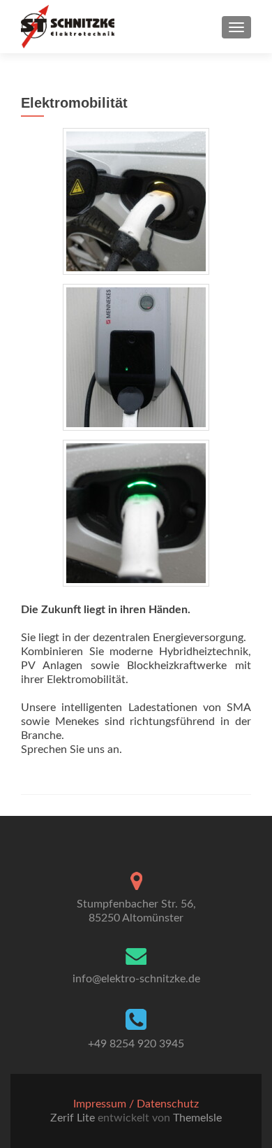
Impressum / (105, 1104)
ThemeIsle (197, 1118)
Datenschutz (168, 1104)
